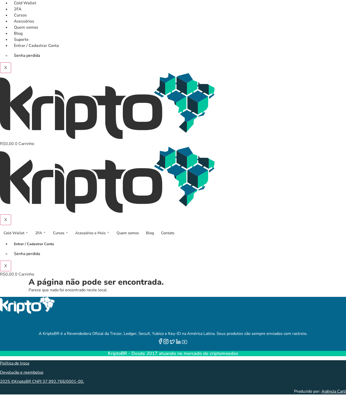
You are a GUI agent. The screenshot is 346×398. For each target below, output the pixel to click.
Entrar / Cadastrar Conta (36, 45)
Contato (167, 233)
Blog (18, 33)
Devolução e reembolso (21, 372)
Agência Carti (333, 391)
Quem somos (26, 27)
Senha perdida (27, 55)
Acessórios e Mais (92, 233)
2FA (18, 9)
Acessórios (24, 21)
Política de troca (14, 363)
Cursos (20, 15)
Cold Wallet (25, 3)
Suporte (21, 39)
